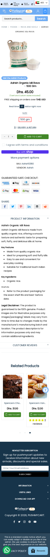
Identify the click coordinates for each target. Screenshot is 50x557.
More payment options (25, 157)
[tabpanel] (12, 398)
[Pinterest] (29, 521)
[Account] (38, 11)
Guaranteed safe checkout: (19, 178)
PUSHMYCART (21, 11)
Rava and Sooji (29, 27)
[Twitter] (19, 521)
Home (4, 27)
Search (41, 18)
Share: (5, 201)
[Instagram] (24, 521)
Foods (13, 27)
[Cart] (45, 11)
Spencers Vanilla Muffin (37, 403)
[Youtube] (35, 521)
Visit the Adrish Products (14, 78)
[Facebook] (14, 521)
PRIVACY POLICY (16, 551)
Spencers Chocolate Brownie (12, 403)
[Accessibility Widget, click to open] (45, 390)
